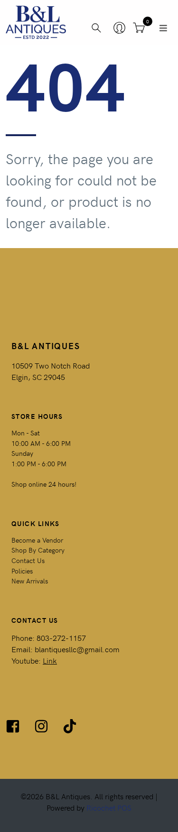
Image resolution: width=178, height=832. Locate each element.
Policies (22, 570)
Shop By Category (38, 550)
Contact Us (28, 560)
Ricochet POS (108, 807)
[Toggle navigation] (163, 28)
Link (50, 660)
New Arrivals (29, 580)
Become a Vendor (37, 540)
